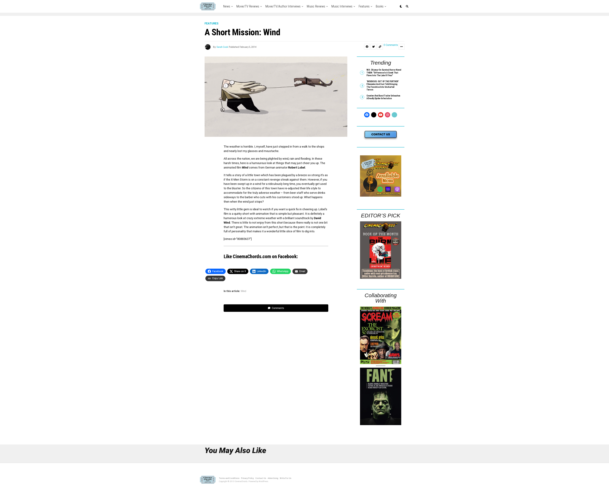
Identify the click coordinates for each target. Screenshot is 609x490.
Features (364, 6)
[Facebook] (366, 114)
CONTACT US (380, 134)
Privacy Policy (247, 478)
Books (379, 6)
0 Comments (391, 45)
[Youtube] (380, 114)
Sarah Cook (222, 47)
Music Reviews (316, 6)
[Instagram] (387, 114)
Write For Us (285, 478)
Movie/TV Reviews (247, 6)
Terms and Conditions (229, 478)
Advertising (273, 478)
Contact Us (260, 478)
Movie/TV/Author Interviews (283, 6)
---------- (380, 365)
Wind (243, 291)
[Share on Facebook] (367, 47)
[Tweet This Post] (373, 47)
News (226, 6)
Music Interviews (341, 6)
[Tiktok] (394, 114)
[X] (373, 114)
